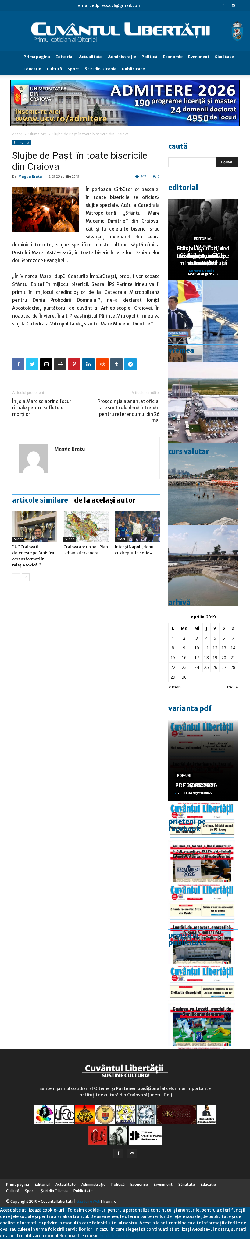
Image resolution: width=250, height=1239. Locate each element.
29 (172, 677)
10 (196, 648)
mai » (232, 687)
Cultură (54, 68)
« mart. (175, 687)
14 (232, 648)
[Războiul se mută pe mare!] (203, 484)
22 (172, 667)
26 (214, 667)
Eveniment (198, 56)
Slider (18, 539)
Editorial (64, 56)
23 (184, 667)
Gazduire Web (88, 1201)
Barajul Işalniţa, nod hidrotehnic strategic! (203, 255)
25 (206, 667)
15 (172, 657)
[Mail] (233, 5)
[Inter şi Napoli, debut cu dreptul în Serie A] (137, 526)
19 (214, 657)
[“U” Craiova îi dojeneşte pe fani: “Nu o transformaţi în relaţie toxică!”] (34, 526)
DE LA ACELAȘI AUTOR (105, 500)
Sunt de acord (114, 1235)
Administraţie (122, 56)
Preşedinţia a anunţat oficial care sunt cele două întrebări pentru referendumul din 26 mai (128, 410)
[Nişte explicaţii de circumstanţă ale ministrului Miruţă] (203, 321)
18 (206, 657)
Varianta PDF (190, 708)
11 (206, 648)
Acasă (17, 134)
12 (214, 648)
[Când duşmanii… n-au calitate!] (203, 402)
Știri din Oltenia (100, 68)
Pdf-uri (184, 776)
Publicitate (133, 68)
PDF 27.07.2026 (196, 785)
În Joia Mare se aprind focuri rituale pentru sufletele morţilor (42, 407)
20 (223, 657)
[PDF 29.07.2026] (203, 1005)
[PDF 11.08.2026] (203, 841)
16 (184, 657)
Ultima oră (37, 134)
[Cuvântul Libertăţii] (125, 31)
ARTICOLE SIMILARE (40, 500)
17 (196, 657)
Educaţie (32, 68)
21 (232, 657)
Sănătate (224, 56)
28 (232, 667)
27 (223, 667)
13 (223, 648)
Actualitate (90, 56)
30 (184, 677)
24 (196, 667)
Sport (73, 68)
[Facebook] (223, 5)
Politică (149, 56)
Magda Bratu (30, 176)
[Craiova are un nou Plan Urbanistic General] (85, 526)
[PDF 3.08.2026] (203, 923)
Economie (173, 56)
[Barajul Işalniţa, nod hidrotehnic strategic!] (203, 565)
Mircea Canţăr (201, 270)
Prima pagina (36, 56)
